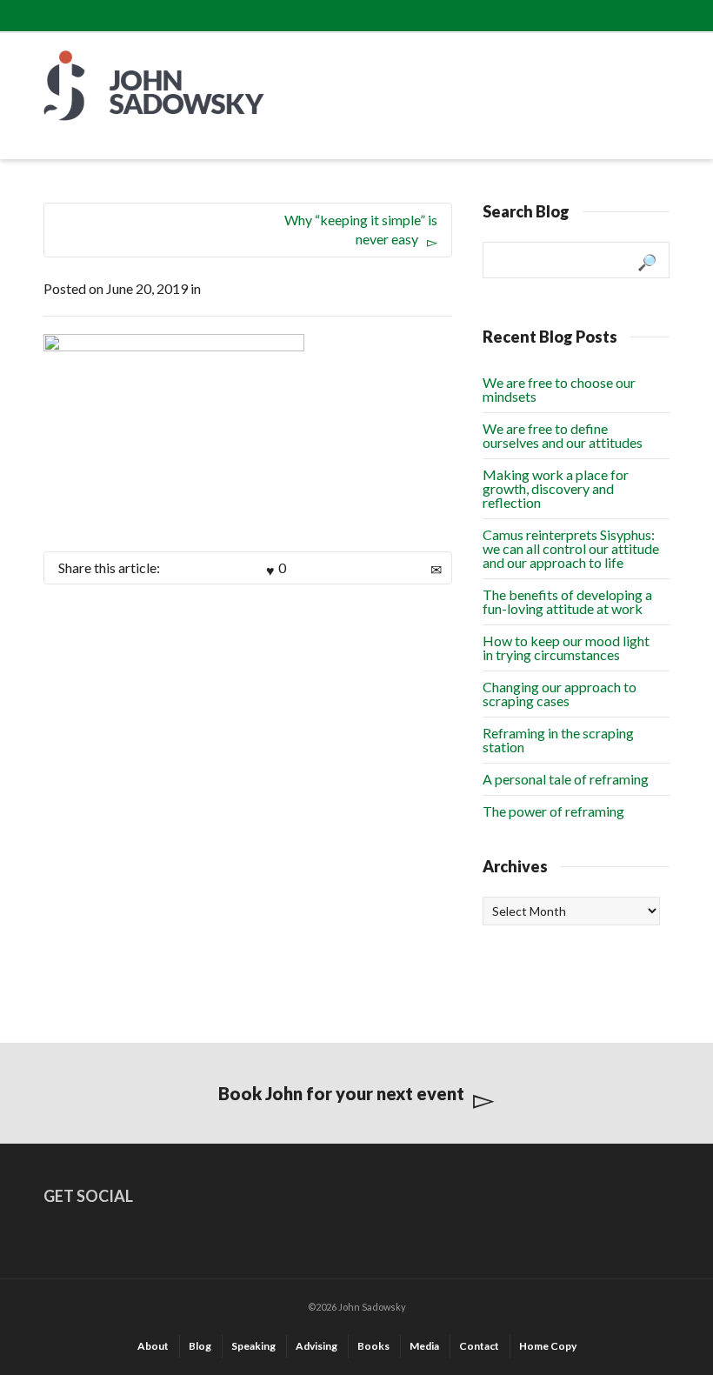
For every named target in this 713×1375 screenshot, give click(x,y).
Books (373, 1345)
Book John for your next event (341, 1093)
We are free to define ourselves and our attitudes (563, 435)
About (153, 1345)
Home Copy (547, 1345)
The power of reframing (553, 811)
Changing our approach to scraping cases (559, 693)
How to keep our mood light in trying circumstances (566, 647)
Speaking (253, 1345)
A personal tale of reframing (566, 779)
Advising (316, 1345)
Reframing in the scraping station (558, 739)
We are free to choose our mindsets (559, 389)
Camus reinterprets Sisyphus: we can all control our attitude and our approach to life (571, 548)
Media (424, 1345)
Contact (479, 1345)
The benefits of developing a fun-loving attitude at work (567, 601)
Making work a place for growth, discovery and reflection (556, 488)
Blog (200, 1345)
